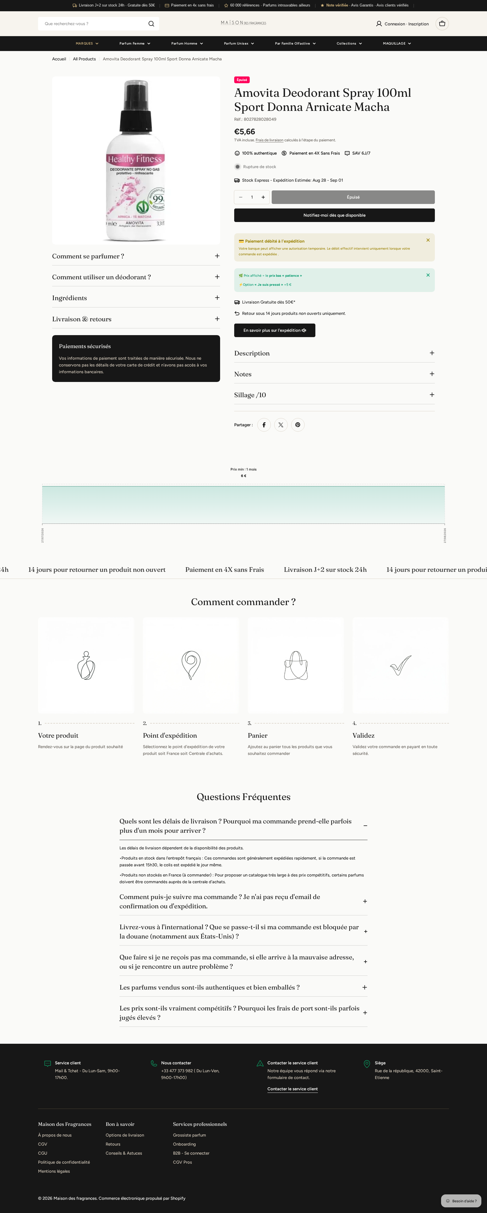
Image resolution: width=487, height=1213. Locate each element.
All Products (84, 58)
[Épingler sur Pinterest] (298, 425)
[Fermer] (428, 240)
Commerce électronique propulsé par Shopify (142, 1198)
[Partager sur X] (281, 425)
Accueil (59, 58)
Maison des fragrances (75, 1198)
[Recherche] (151, 23)
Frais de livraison (270, 140)
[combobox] (98, 23)
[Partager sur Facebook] (264, 425)
